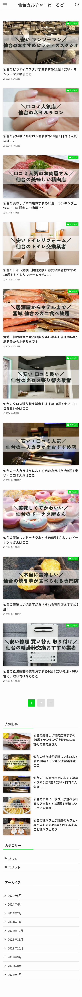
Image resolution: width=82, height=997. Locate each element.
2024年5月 (15, 895)
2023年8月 (15, 966)
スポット (14, 867)
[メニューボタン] (5, 5)
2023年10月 (15, 948)
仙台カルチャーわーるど (41, 5)
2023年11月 (15, 939)
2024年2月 (15, 913)
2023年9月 (15, 957)
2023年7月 (15, 974)
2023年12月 (15, 931)
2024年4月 (15, 904)
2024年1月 (15, 922)
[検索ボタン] (77, 5)
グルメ (12, 858)
